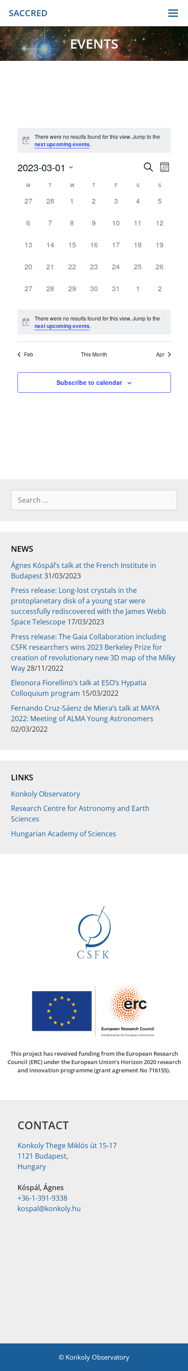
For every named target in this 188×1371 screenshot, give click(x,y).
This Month (94, 354)
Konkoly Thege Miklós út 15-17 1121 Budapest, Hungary (67, 1156)
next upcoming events (62, 144)
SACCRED (28, 13)
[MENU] (174, 13)
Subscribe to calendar (89, 382)
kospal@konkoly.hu (49, 1208)
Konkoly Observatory (45, 794)
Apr (160, 354)
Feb (28, 354)
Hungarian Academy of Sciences (63, 834)
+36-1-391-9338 (42, 1198)
